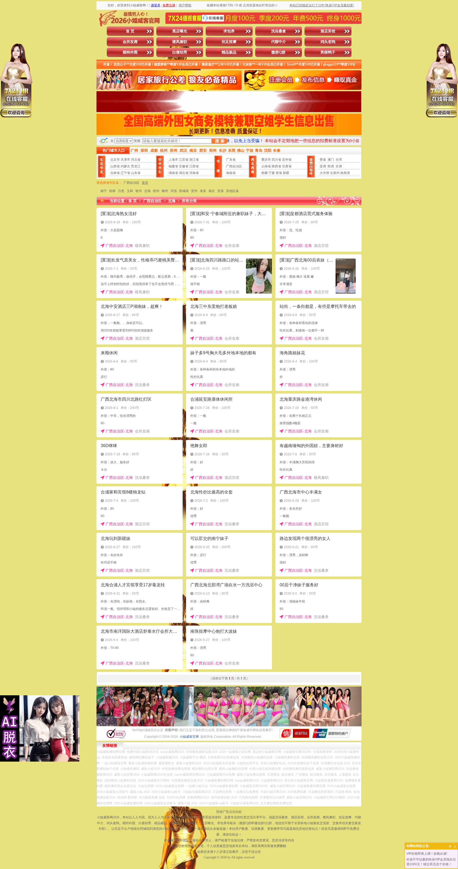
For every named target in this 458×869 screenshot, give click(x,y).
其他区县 (232, 191)
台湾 (339, 159)
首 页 (130, 31)
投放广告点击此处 (229, 812)
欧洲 (331, 166)
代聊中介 (278, 42)
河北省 (135, 159)
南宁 (103, 191)
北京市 (115, 159)
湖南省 (173, 173)
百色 (121, 191)
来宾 (203, 191)
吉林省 (115, 173)
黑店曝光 (179, 31)
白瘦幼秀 (179, 52)
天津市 (125, 159)
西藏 (264, 173)
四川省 (276, 159)
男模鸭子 (327, 52)
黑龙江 (135, 166)
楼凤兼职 (179, 42)
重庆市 (266, 159)
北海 (147, 191)
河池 (173, 191)
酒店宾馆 (327, 31)
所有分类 (189, 201)
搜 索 (219, 141)
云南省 (266, 166)
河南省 (194, 173)
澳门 (331, 159)
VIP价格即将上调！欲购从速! (426, 853)
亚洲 (323, 166)
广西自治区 (234, 166)
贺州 (194, 191)
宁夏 (271, 173)
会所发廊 (130, 42)
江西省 (194, 166)
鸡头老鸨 (327, 42)
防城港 (184, 191)
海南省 (231, 173)
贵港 (220, 191)
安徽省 (183, 166)
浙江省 (194, 159)
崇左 (212, 191)
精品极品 (229, 52)
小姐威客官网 (189, 737)
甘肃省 (287, 166)
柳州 (165, 191)
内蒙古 (125, 166)
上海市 (173, 159)
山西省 (115, 166)
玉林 (130, 191)
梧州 (156, 191)
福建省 (173, 166)
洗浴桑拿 (278, 31)
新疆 (286, 173)
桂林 (112, 191)
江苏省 (183, 159)
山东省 (135, 173)
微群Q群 (278, 52)
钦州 (138, 191)
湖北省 (183, 173)
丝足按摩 (229, 42)
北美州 (335, 173)
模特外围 (130, 52)
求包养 (229, 31)
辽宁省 (125, 173)
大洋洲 (324, 173)
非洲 (339, 166)
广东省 (231, 159)
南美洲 (345, 173)
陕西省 (276, 166)
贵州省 (287, 159)
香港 (323, 159)
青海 (279, 173)
